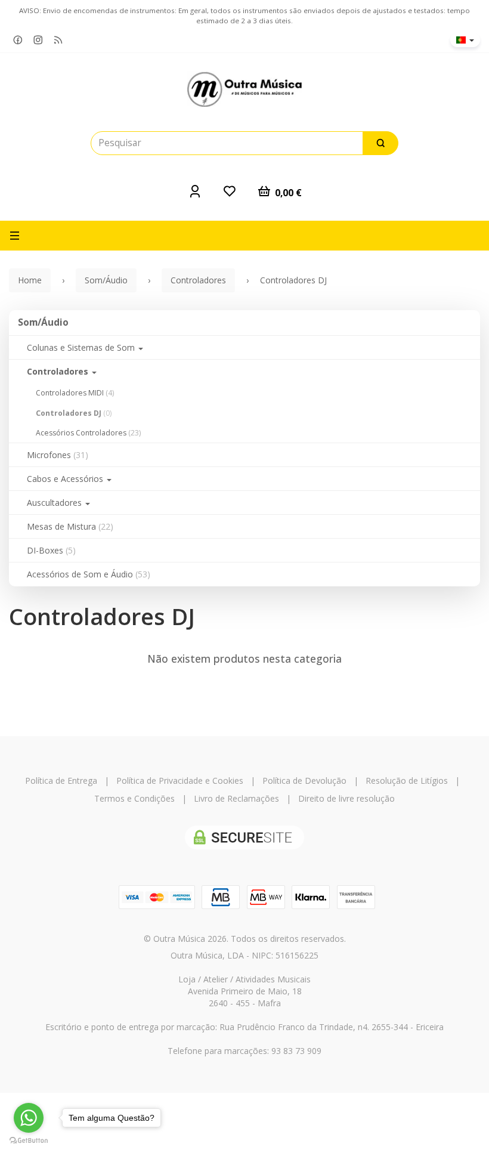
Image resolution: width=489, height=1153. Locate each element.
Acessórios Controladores (88, 433)
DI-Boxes (51, 550)
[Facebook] (18, 40)
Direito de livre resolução (346, 798)
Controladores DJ (74, 413)
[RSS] (58, 40)
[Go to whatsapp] (29, 1118)
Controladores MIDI (75, 393)
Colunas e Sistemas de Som (82, 347)
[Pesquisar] (380, 143)
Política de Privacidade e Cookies (179, 780)
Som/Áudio (43, 322)
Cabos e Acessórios (66, 478)
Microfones (57, 454)
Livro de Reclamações (236, 798)
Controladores (59, 371)
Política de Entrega (61, 780)
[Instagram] (38, 40)
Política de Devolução (304, 780)
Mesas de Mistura (70, 526)
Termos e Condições (134, 798)
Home (30, 280)
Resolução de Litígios (407, 780)
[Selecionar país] (465, 40)
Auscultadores (55, 502)
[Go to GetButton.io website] (29, 1141)
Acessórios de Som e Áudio (88, 574)
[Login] (195, 190)
